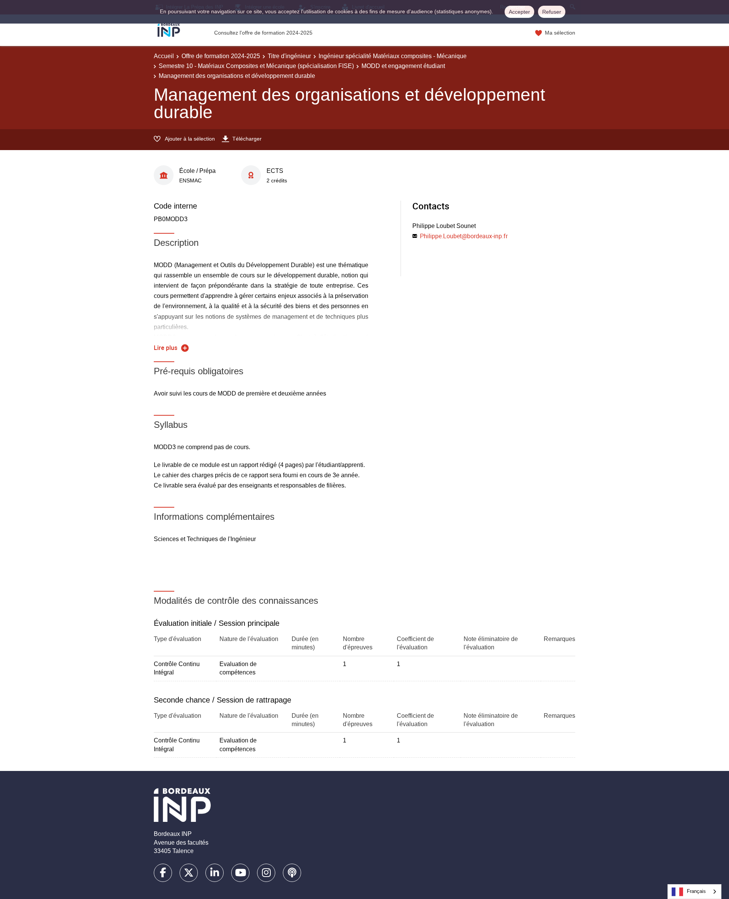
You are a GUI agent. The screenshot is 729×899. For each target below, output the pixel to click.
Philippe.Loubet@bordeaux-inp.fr (464, 236)
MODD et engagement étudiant (403, 66)
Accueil (164, 56)
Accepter (519, 12)
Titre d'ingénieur (289, 56)
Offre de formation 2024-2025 (220, 56)
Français (696, 891)
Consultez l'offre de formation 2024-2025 (263, 33)
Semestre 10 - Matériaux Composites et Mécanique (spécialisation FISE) (256, 66)
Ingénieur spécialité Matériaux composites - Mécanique (393, 56)
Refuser (551, 12)
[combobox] (694, 891)
